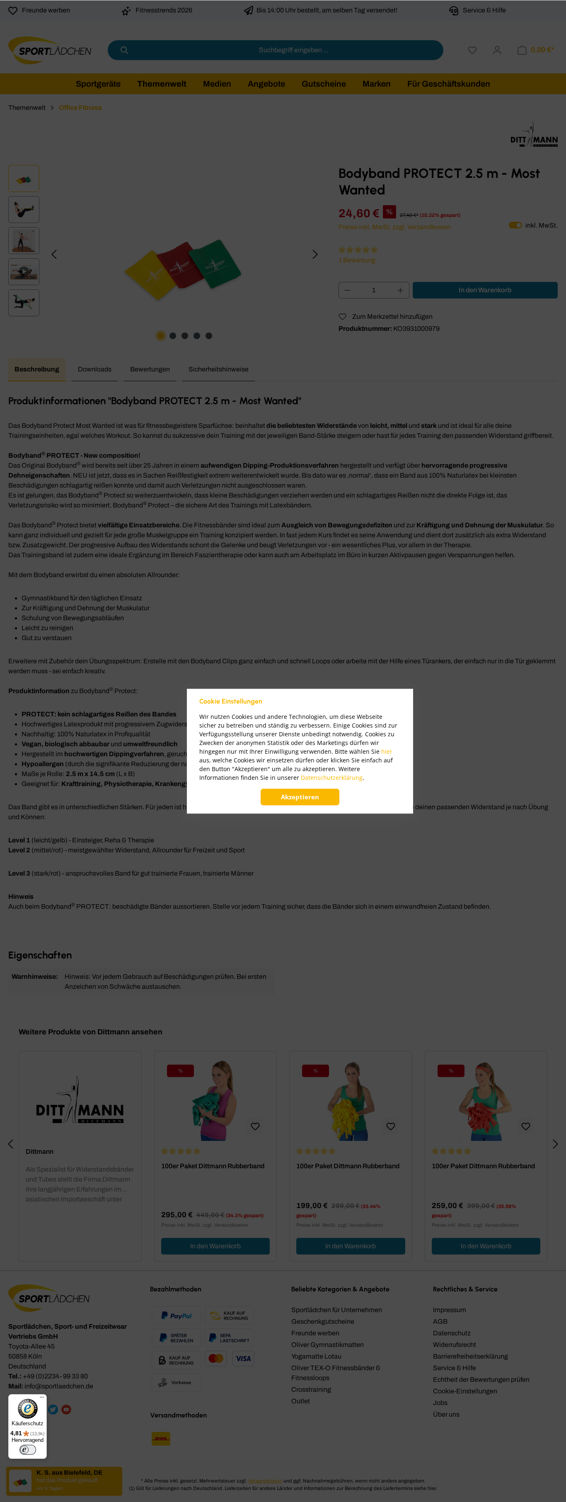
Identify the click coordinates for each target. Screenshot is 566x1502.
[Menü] (42, 1399)
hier (386, 751)
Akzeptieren (300, 797)
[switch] (27, 1450)
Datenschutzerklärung (332, 777)
